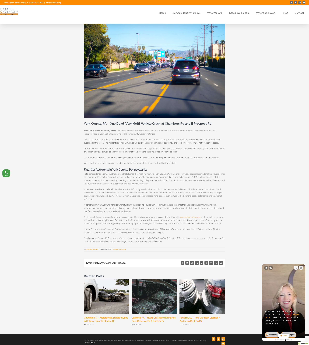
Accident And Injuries (119, 250)
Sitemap (203, 340)
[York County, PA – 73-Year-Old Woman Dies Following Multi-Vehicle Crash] (154, 71)
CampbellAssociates (92, 250)
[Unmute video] (266, 268)
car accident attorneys (190, 217)
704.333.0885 (38, 3)
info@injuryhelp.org (53, 3)
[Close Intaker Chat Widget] (301, 268)
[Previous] (86, 302)
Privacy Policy (89, 343)
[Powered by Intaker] (288, 340)
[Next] (223, 302)
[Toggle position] (296, 268)
